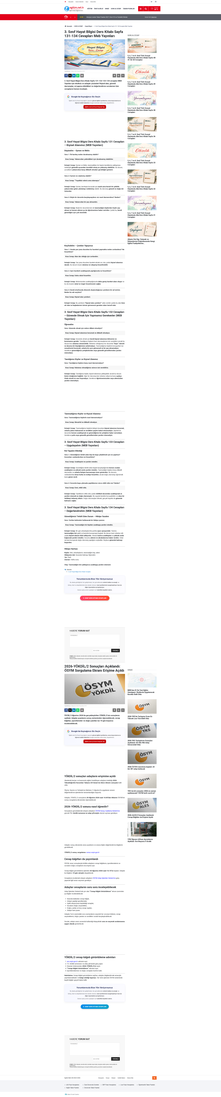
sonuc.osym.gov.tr (92, 852)
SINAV (107, 8)
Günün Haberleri (79, 1)
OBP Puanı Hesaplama (109, 1085)
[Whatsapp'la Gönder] (78, 75)
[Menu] (140, 8)
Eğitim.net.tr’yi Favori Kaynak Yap (95, 107)
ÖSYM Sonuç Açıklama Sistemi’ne (107, 811)
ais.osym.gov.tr (72, 961)
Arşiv (87, 1)
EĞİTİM (89, 8)
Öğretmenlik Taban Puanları (146, 1085)
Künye (107, 1078)
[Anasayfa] (65, 1)
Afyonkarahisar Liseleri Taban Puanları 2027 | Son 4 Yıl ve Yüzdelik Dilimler (109, 17)
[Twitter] (70, 75)
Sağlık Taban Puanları (72, 1088)
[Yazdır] (82, 75)
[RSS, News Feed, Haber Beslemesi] (154, 1078)
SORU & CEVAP (116, 8)
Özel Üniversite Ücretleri (91, 1085)
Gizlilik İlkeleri (121, 1078)
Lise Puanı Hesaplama (127, 1085)
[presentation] (70, 17)
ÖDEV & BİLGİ (98, 8)
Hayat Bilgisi (88, 26)
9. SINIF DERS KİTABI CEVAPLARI (94, 598)
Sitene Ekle (93, 1)
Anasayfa (69, 26)
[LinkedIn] (74, 75)
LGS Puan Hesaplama (72, 1085)
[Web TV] (151, 2)
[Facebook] (66, 75)
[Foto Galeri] (156, 2)
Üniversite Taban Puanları (91, 1088)
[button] (114, 75)
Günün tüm (151, 17)
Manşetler (70, 1)
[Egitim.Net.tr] (74, 8)
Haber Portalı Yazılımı (73, 1094)
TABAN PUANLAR (129, 8)
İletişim (114, 1078)
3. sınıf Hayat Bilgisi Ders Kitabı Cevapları (79, 572)
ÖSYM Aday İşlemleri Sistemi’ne (104, 878)
